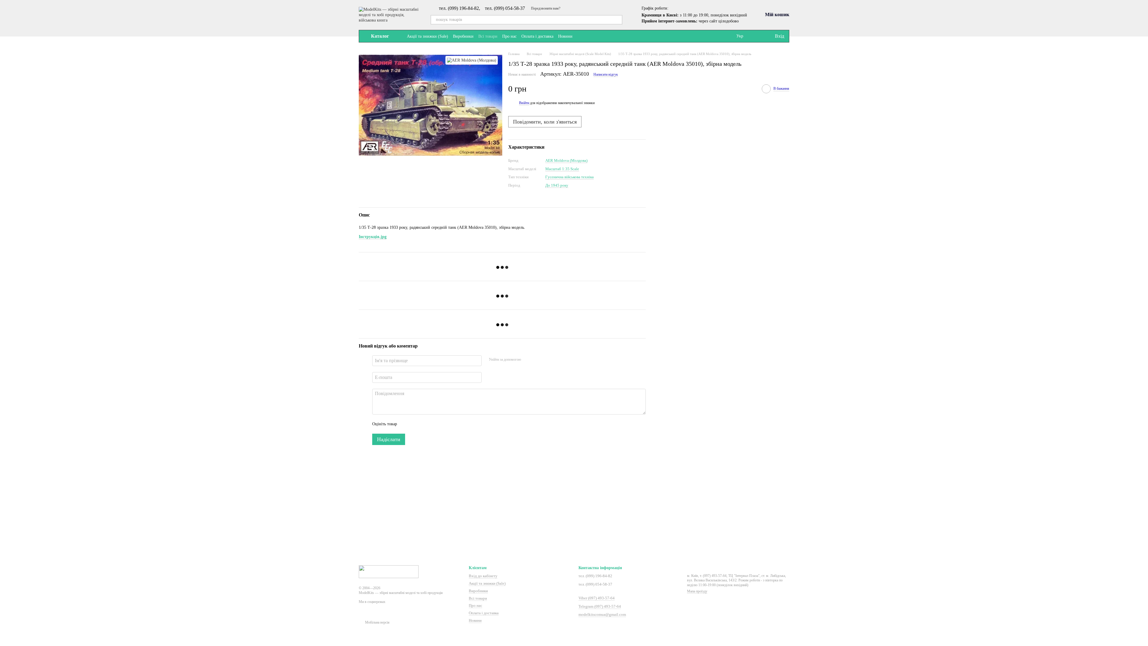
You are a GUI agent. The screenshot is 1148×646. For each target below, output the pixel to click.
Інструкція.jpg (373, 236)
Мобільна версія (377, 622)
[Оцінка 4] (435, 424)
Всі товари (487, 36)
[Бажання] (758, 36)
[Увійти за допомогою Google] (537, 359)
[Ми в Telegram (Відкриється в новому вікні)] (588, 36)
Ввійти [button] (524, 103)
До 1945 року (556, 185)
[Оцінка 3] (426, 424)
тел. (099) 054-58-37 (505, 8)
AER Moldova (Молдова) (566, 160)
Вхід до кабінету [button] (483, 576)
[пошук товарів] (617, 20)
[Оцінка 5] (445, 424)
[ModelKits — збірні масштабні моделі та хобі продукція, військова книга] (389, 571)
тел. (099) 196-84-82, (459, 8)
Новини (565, 36)
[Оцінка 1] (407, 424)
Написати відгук (605, 74)
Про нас (509, 36)
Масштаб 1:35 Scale (562, 169)
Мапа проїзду (697, 591)
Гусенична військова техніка (569, 177)
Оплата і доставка (537, 36)
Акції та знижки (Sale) (427, 36)
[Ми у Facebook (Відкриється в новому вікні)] (580, 36)
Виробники (463, 36)
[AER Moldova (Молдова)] (471, 60)
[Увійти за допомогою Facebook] (527, 359)
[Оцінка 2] (416, 424)
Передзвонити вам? (545, 8)
